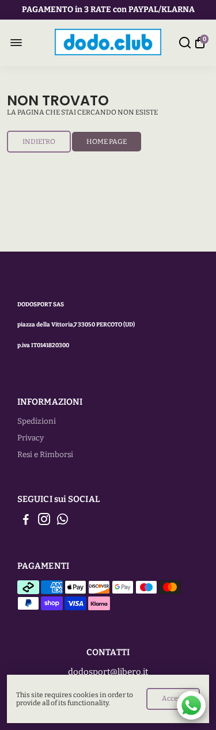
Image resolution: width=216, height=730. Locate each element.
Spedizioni (36, 421)
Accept (173, 698)
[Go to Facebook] (26, 521)
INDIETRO (38, 142)
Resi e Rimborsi (45, 454)
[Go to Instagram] (44, 521)
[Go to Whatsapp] (62, 521)
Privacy (30, 438)
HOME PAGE (106, 142)
